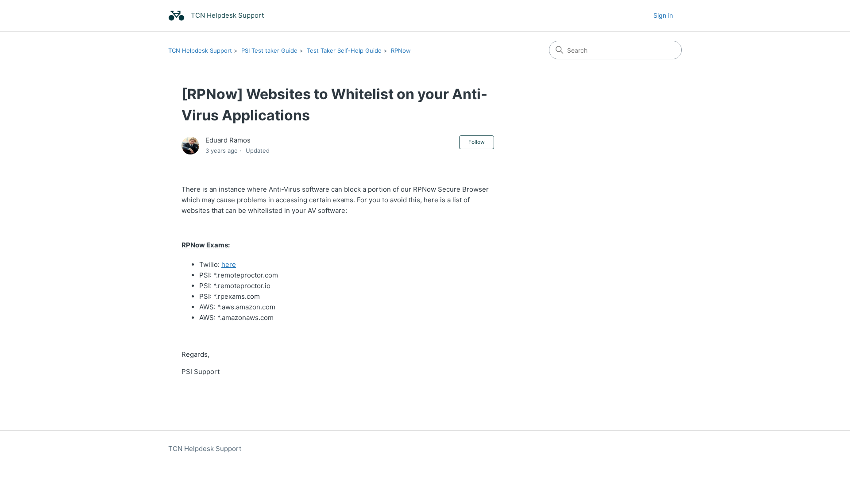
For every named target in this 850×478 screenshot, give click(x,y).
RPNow (401, 50)
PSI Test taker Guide (269, 50)
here (228, 264)
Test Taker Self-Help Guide (344, 50)
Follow (476, 142)
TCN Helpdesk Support (200, 50)
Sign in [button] (663, 15)
